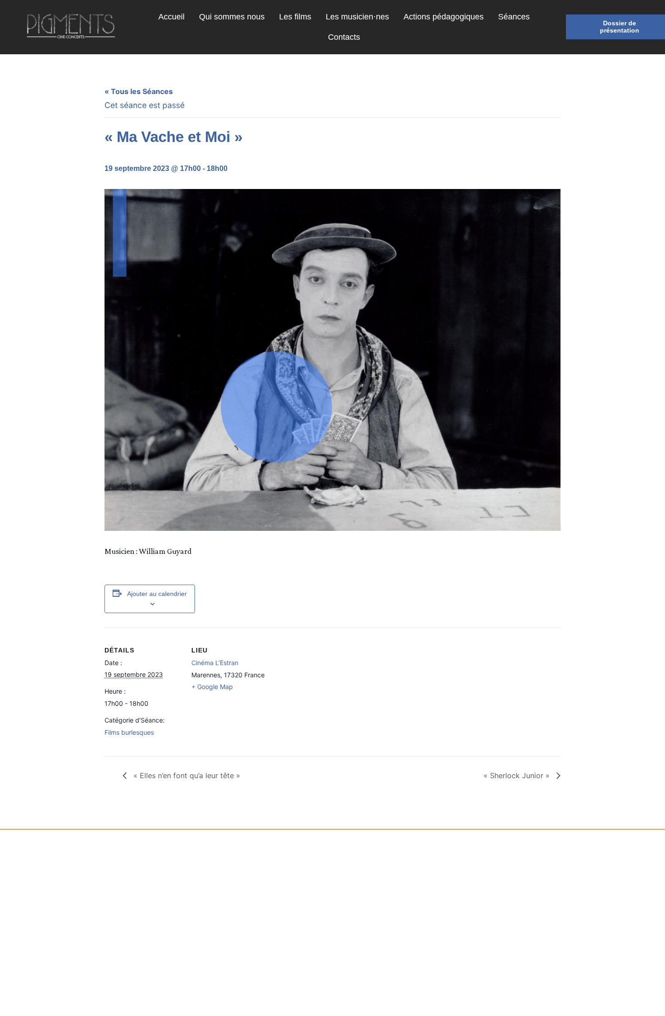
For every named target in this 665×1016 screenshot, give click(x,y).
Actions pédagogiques (444, 16)
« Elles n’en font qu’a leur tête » (185, 775)
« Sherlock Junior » (518, 775)
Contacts (344, 37)
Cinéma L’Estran (214, 662)
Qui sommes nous (232, 16)
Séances (514, 16)
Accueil (171, 16)
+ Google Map (212, 686)
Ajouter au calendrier (157, 593)
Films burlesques (129, 732)
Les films (295, 16)
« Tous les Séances (138, 91)
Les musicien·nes (357, 16)
